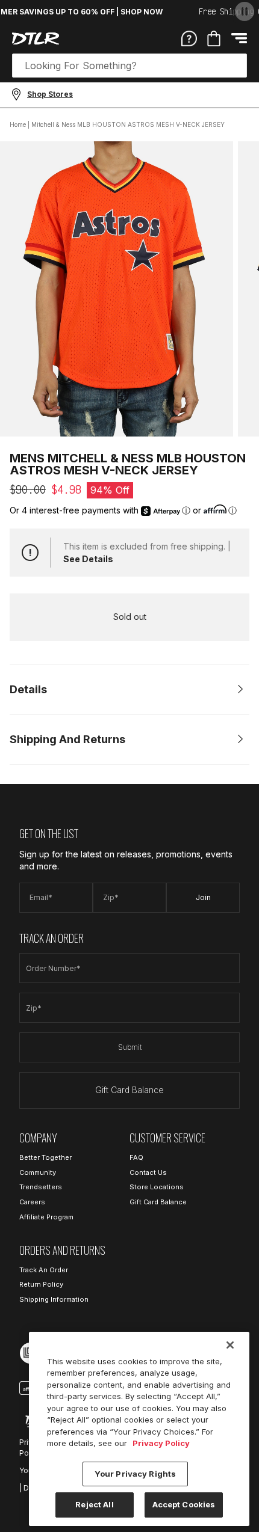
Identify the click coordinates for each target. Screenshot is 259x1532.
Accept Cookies (184, 1504)
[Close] (230, 1345)
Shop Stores (50, 94)
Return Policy (41, 1284)
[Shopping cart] (214, 38)
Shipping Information (54, 1299)
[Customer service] (189, 37)
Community (37, 1172)
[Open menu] (239, 38)
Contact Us (148, 1172)
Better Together (45, 1157)
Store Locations (157, 1187)
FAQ (136, 1157)
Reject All (94, 1504)
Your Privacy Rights (135, 1473)
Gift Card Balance (129, 1090)
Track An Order (43, 1270)
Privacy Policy (161, 1443)
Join (203, 897)
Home (18, 124)
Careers (32, 1202)
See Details (88, 559)
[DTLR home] (35, 38)
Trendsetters (40, 1187)
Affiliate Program (46, 1217)
